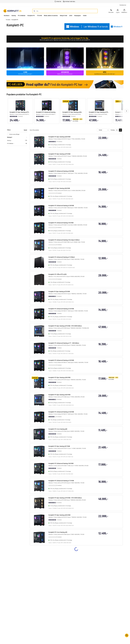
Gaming (14, 15)
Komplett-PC (31, 15)
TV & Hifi (39, 15)
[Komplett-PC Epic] (104, 58)
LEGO (70, 15)
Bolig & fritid (63, 15)
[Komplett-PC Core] (25, 58)
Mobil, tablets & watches (51, 15)
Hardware (6, 15)
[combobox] (65, 11)
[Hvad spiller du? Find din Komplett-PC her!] (65, 84)
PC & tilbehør (21, 15)
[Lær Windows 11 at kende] (87, 26)
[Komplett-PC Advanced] (65, 58)
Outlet (85, 15)
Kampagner (77, 15)
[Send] (34, 11)
